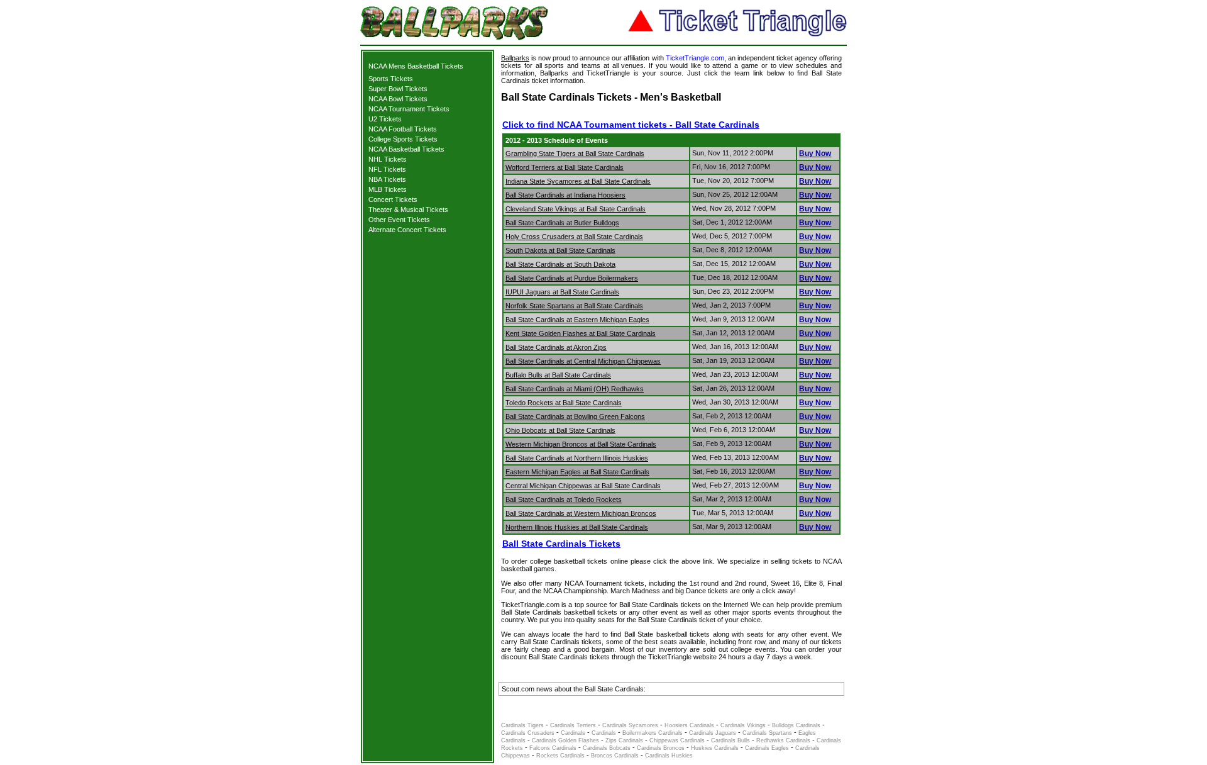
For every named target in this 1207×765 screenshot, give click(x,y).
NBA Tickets (387, 179)
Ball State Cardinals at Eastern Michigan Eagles (577, 319)
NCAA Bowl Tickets (397, 99)
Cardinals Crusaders (527, 733)
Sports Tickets (390, 78)
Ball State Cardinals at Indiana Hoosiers (565, 195)
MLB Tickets (387, 189)
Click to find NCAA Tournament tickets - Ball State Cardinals (630, 125)
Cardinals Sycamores (630, 725)
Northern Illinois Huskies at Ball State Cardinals (576, 527)
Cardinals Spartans (767, 733)
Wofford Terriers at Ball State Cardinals (564, 167)
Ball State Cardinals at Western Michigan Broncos (580, 513)
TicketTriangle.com (695, 58)
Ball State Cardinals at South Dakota (560, 264)
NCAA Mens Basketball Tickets (415, 66)
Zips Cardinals (624, 740)
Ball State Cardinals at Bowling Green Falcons (575, 416)
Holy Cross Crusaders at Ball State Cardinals (574, 236)
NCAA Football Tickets (402, 129)
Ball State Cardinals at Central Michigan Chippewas (583, 361)
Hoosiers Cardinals (689, 725)
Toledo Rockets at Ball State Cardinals (563, 402)
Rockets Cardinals (560, 755)
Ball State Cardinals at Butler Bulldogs (562, 222)
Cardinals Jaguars (712, 733)
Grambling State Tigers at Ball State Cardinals (574, 153)
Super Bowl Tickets (397, 88)
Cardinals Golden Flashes (565, 740)
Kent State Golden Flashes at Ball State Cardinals (580, 333)
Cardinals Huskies (669, 755)
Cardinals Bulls (730, 740)
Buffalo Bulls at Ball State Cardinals (558, 375)
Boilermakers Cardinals (652, 733)
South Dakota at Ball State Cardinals (560, 250)
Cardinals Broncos (661, 748)
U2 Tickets (385, 119)
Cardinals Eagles (767, 748)
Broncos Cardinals (615, 755)
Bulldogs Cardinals (796, 725)
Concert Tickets (392, 199)
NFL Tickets (387, 169)
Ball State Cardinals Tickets (561, 544)
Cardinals (574, 733)
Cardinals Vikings (743, 725)
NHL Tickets (387, 159)
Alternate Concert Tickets (407, 229)
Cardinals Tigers (522, 725)
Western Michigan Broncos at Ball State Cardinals (580, 444)
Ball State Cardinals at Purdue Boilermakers (571, 278)
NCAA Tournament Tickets (408, 109)
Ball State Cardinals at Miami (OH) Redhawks (574, 389)
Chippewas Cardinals (677, 740)
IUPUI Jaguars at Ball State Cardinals (562, 292)
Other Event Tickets (399, 219)
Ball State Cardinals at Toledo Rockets (563, 499)
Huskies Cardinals (715, 748)
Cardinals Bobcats (607, 748)
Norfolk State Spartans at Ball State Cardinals (574, 306)
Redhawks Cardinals (783, 740)
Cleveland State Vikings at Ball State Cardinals (575, 209)
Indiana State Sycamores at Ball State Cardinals (578, 181)
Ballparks (515, 58)
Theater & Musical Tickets (408, 209)
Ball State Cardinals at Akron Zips (556, 347)
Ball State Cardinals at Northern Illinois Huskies (576, 458)
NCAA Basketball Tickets (406, 149)
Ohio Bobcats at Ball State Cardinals (560, 430)
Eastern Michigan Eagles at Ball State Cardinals (577, 472)
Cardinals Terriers (573, 725)
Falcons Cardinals (552, 748)
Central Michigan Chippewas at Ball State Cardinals (583, 485)
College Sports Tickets (403, 139)
